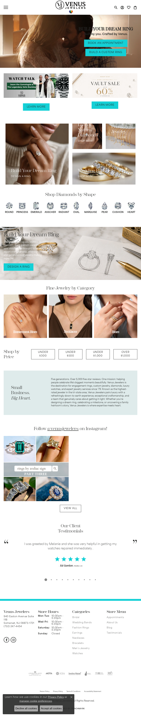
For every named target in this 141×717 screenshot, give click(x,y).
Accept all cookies (51, 708)
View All (70, 508)
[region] (70, 316)
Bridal (75, 617)
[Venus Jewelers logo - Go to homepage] (71, 7)
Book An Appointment (106, 43)
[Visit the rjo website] (110, 673)
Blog (109, 628)
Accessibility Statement (92, 691)
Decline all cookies (26, 708)
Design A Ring (21, 177)
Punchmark (78, 709)
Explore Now (120, 139)
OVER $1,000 (125, 354)
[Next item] (131, 316)
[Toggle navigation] (6, 7)
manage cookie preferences (35, 701)
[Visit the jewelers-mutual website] (74, 673)
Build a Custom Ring (105, 52)
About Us (112, 623)
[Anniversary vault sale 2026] (104, 86)
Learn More (36, 107)
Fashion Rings (80, 628)
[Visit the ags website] (35, 673)
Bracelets (78, 643)
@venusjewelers (63, 428)
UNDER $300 (43, 354)
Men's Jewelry (81, 648)
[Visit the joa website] (88, 673)
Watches (77, 654)
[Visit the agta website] (49, 673)
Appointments (115, 617)
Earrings (77, 633)
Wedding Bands (82, 623)
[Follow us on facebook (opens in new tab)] (6, 640)
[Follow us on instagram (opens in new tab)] (13, 640)
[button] (115, 7)
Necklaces (78, 638)
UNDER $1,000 (98, 354)
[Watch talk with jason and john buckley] (36, 85)
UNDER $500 (70, 354)
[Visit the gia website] (60, 673)
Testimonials (114, 633)
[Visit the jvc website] (99, 673)
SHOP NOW (85, 141)
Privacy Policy (56, 696)
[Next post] (129, 468)
